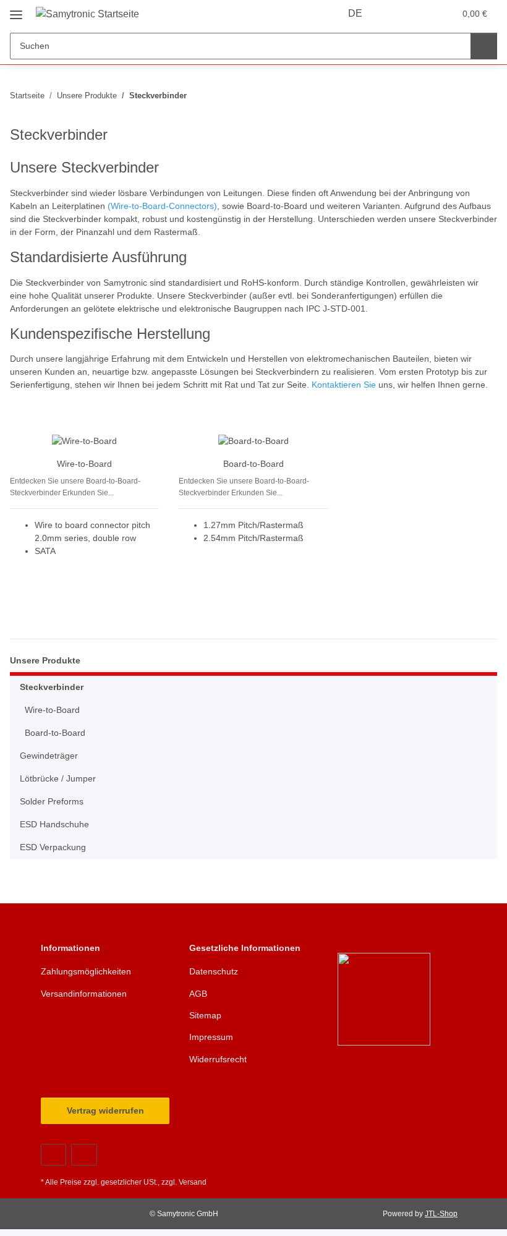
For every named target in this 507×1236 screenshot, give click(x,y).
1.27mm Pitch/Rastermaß (253, 525)
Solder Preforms (51, 801)
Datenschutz (213, 971)
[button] (396, 13)
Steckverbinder (51, 687)
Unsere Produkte (45, 660)
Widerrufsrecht (218, 1059)
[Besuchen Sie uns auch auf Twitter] (53, 1155)
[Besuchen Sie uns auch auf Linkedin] (83, 1155)
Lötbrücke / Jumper (58, 778)
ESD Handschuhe (54, 824)
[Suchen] (484, 46)
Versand (193, 1182)
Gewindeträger (49, 756)
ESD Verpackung (53, 847)
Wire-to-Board (84, 464)
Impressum (211, 1037)
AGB (198, 994)
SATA (45, 551)
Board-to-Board (253, 464)
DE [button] (355, 13)
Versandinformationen (84, 994)
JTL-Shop (441, 1213)
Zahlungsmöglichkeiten (86, 971)
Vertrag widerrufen (105, 1110)
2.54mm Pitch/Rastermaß (253, 538)
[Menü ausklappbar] (16, 10)
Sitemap (205, 1015)
